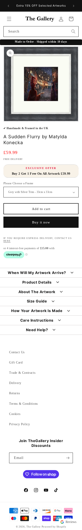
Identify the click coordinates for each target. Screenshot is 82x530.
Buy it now (41, 222)
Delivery (15, 383)
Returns (14, 393)
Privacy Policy (19, 424)
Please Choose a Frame (18, 183)
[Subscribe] (68, 458)
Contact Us (17, 352)
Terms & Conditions (23, 403)
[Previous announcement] (8, 6)
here (6, 241)
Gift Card (16, 362)
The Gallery (33, 526)
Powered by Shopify (54, 526)
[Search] (73, 31)
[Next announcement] (74, 6)
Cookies (14, 414)
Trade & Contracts (22, 372)
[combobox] (41, 31)
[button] (9, 19)
